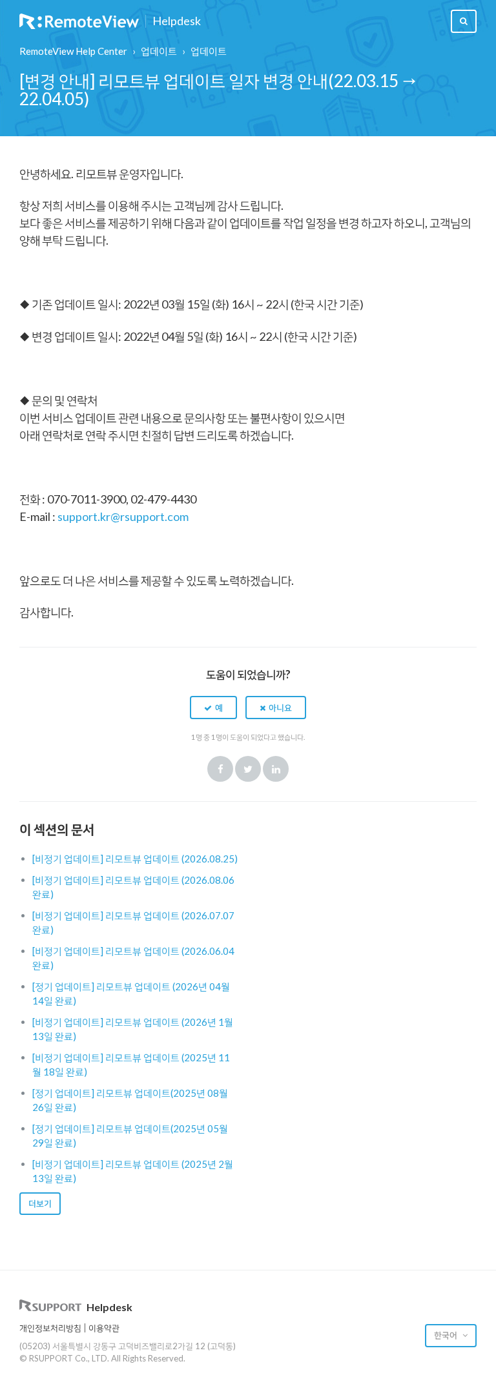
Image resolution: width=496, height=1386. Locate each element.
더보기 (40, 1203)
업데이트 (159, 51)
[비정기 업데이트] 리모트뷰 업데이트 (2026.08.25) (135, 858)
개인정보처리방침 (50, 1328)
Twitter (248, 769)
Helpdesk (176, 21)
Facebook (220, 769)
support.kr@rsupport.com (123, 516)
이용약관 (103, 1328)
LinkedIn (276, 769)
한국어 (446, 1335)
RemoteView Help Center (73, 51)
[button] (213, 707)
